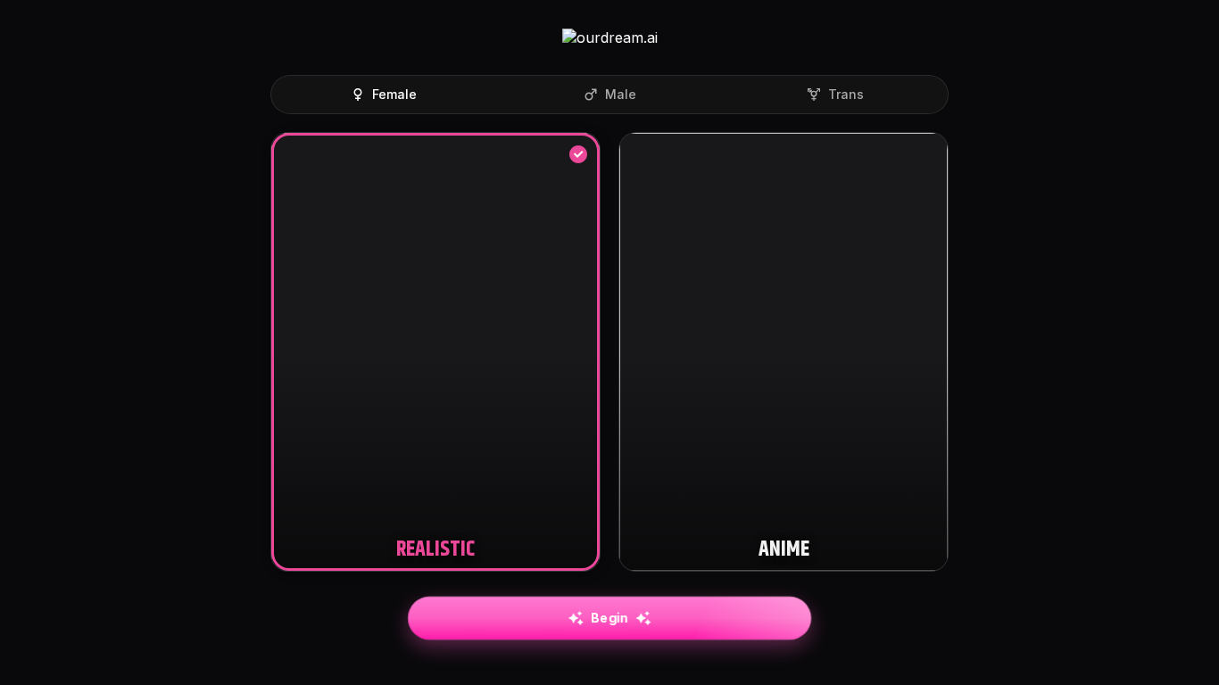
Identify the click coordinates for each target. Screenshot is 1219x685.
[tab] (383, 94)
